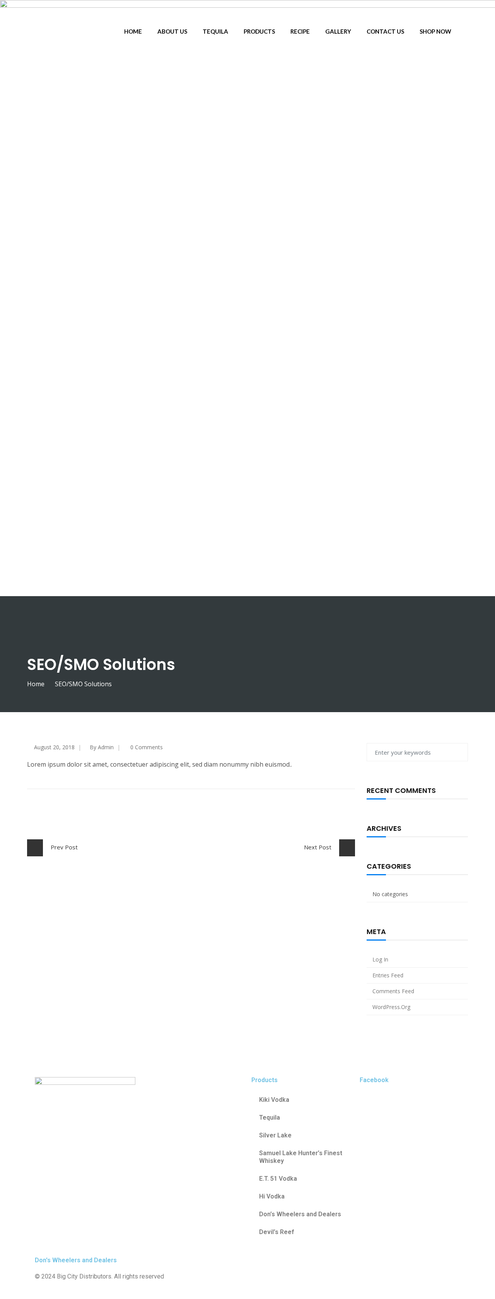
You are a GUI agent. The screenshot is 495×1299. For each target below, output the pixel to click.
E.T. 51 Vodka (279, 1178)
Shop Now (435, 31)
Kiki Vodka (274, 1099)
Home (133, 31)
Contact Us (385, 31)
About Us (172, 31)
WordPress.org (391, 1007)
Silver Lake (275, 1135)
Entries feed (387, 975)
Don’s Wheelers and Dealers (300, 1214)
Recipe (300, 31)
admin (106, 747)
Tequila (215, 31)
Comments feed (393, 991)
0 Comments (146, 747)
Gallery (338, 31)
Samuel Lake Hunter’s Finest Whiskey (300, 1156)
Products (259, 31)
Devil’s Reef (276, 1232)
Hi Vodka (272, 1196)
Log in (380, 959)
